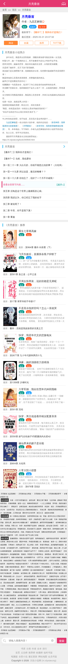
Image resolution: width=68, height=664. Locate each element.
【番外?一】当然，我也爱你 (17, 158)
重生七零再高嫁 (27, 231)
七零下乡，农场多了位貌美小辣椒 (48, 557)
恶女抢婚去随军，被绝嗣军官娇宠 (15, 583)
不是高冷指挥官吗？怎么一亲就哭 (38, 308)
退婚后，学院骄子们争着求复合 (32, 554)
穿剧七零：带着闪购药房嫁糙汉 (41, 611)
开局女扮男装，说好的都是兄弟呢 (38, 281)
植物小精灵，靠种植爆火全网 (53, 529)
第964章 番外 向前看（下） (39, 247)
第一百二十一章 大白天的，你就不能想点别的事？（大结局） (33, 165)
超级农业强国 (49, 513)
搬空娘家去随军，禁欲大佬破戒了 (15, 624)
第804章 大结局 (17, 463)
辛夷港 (40, 620)
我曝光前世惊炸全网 (48, 532)
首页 (4, 9)
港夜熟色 (48, 554)
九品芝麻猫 (35, 21)
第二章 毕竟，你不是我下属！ (18, 210)
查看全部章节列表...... (34, 184)
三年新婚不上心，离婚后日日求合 (33, 617)
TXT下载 (57, 42)
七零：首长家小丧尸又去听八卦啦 (26, 535)
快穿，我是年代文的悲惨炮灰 (35, 335)
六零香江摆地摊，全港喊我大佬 (43, 605)
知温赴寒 (49, 570)
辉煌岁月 (14, 506)
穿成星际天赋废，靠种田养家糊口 (15, 519)
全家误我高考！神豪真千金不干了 (25, 551)
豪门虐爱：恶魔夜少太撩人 (38, 583)
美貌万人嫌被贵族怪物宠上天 (20, 601)
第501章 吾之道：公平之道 (23, 274)
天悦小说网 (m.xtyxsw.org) (43, 660)
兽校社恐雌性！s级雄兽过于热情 (14, 560)
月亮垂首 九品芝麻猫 (8, 494)
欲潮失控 (8, 620)
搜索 (61, 641)
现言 (14, 9)
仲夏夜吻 (33, 586)
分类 (28, 648)
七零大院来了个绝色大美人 (39, 564)
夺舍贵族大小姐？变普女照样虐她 (25, 614)
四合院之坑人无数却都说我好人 (27, 510)
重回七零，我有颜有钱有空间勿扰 (25, 620)
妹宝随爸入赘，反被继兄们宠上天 (33, 573)
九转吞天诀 (11, 510)
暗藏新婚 (46, 598)
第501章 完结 (16, 409)
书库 (23, 648)
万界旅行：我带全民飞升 (17, 545)
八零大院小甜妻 (27, 470)
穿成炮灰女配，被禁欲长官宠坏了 (25, 592)
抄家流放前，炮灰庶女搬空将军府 (31, 506)
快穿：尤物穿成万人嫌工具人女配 (41, 519)
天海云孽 (43, 510)
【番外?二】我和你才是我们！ (48, 32)
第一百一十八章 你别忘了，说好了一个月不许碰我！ (29, 178)
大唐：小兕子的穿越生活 (18, 500)
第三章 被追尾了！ (12, 203)
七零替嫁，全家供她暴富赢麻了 (18, 586)
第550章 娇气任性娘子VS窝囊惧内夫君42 (30, 436)
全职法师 (32, 500)
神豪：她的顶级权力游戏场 (34, 362)
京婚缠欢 (16, 573)
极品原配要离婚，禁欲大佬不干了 (41, 624)
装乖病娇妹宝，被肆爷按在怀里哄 (47, 538)
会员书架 (52, 656)
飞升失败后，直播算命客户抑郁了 (38, 254)
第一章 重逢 (9, 216)
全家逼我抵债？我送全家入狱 (28, 595)
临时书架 (48, 652)
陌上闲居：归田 (32, 545)
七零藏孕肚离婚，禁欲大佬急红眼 (17, 589)
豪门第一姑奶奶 (15, 570)
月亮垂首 (26, 9)
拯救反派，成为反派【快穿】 (48, 525)
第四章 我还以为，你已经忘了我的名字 (22, 197)
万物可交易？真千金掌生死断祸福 (52, 595)
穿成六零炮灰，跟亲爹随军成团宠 (52, 545)
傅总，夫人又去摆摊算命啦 (20, 605)
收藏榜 (39, 652)
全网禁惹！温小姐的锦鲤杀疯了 (33, 570)
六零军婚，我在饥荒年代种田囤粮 (38, 389)
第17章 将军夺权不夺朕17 (22, 301)
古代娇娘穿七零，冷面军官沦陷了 (18, 548)
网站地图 (42, 656)
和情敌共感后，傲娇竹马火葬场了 (50, 586)
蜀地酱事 (41, 579)
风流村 (47, 506)
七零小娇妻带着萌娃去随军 (37, 560)
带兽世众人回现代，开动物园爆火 (39, 567)
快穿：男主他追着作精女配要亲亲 (38, 416)
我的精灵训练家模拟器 (56, 510)
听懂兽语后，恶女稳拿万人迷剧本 (29, 529)
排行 (45, 648)
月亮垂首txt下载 (39, 494)
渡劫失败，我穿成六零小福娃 (42, 548)
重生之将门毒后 (42, 500)
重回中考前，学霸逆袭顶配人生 (30, 541)
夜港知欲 (46, 541)
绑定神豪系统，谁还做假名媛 (42, 601)
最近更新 (32, 656)
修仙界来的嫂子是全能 (31, 443)
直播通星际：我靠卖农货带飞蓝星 (22, 538)
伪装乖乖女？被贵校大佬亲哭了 (18, 564)
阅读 (11, 42)
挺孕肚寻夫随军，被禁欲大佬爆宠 (29, 598)
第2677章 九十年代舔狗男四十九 (26, 355)
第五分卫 (40, 513)
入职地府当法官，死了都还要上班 (26, 608)
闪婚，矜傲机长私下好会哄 (30, 532)
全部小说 (23, 656)
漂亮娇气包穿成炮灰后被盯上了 (40, 627)
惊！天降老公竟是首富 (18, 516)
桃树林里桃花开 (32, 503)
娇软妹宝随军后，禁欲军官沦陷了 (36, 576)
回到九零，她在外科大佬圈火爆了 (17, 522)
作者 (34, 648)
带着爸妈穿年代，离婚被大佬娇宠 (42, 589)
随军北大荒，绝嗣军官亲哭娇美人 (17, 611)
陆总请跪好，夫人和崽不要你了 (51, 608)
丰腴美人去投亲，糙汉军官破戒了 (50, 551)
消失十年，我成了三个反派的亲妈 (50, 614)
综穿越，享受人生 (11, 525)
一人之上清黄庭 (45, 503)
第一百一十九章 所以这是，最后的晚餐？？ (24, 171)
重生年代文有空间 (28, 513)
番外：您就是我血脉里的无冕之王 (26, 328)
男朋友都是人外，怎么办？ (12, 576)
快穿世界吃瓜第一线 (34, 516)
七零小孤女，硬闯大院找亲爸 (48, 592)
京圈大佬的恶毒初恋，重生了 (15, 567)
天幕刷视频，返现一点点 (17, 503)
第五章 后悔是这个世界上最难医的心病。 (23, 190)
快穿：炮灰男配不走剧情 (28, 525)
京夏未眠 (11, 579)
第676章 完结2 (32, 486)
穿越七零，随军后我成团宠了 (26, 579)
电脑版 (14, 656)
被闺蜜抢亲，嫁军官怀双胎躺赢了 (42, 522)
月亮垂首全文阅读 (25, 494)
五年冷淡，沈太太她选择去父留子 (15, 627)
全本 (39, 648)
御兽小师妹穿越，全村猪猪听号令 (23, 557)
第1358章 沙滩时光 (19, 382)
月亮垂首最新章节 (54, 494)
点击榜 (24, 652)
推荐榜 (31, 652)
